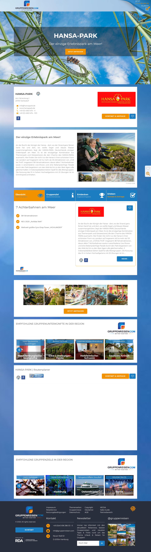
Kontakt (29, 530)
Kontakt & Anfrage (115, 116)
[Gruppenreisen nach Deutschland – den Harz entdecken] (115, 527)
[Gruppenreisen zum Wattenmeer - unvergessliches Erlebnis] (133, 527)
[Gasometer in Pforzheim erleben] (115, 542)
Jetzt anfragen (75, 52)
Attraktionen (60, 160)
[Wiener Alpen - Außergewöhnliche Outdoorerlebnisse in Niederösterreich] (124, 535)
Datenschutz (74, 512)
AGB (86, 512)
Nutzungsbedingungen (56, 512)
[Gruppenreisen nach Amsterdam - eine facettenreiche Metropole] (124, 542)
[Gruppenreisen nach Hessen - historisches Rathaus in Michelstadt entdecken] (124, 527)
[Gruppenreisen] (26, 5)
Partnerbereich (106, 512)
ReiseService (51, 510)
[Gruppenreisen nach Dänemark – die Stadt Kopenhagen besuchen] (133, 535)
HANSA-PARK (47, 150)
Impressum (51, 507)
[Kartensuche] (148, 174)
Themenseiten (75, 507)
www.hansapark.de (27, 108)
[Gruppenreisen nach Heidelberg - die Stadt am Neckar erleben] (115, 535)
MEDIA (103, 507)
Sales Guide (105, 510)
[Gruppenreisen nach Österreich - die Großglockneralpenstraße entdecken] (133, 542)
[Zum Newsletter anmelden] (102, 543)
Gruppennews (75, 510)
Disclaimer (89, 510)
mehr (124, 259)
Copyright (89, 507)
